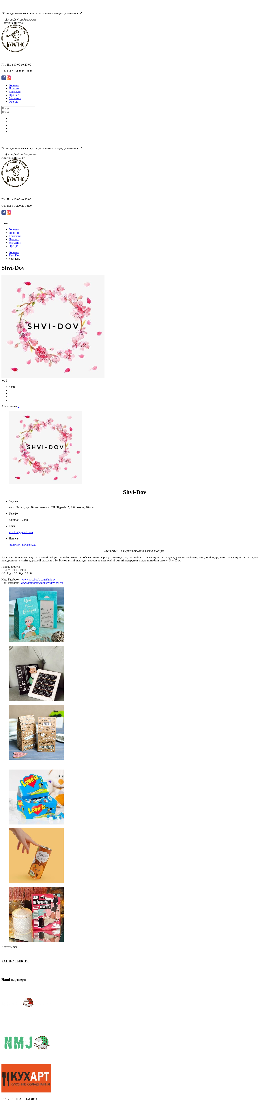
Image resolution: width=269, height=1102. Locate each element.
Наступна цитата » (13, 22)
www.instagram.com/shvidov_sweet (42, 582)
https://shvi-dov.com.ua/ (22, 544)
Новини (14, 88)
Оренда (13, 101)
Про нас (14, 95)
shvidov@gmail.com (21, 532)
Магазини (15, 98)
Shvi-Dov (14, 255)
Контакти (15, 91)
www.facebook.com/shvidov (38, 579)
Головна (14, 252)
